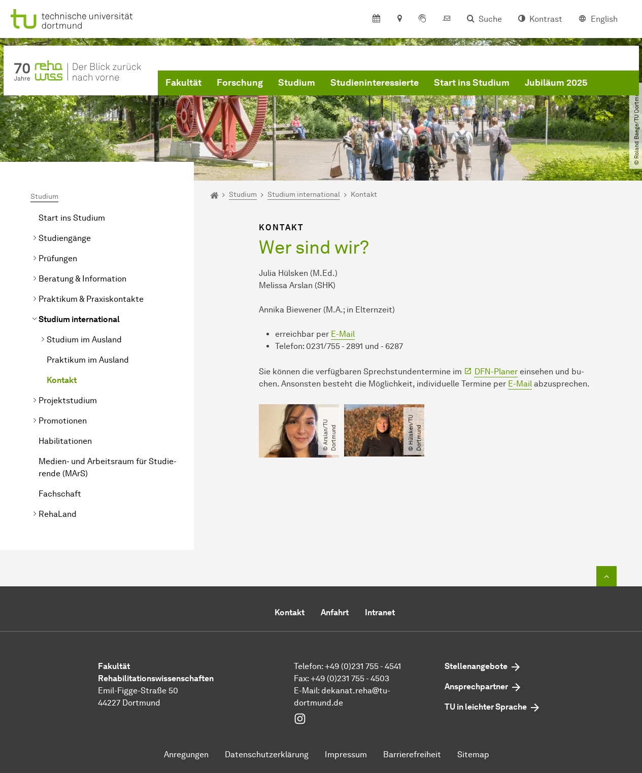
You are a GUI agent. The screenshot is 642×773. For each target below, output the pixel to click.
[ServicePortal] (422, 19)
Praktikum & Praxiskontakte (91, 299)
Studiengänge (65, 238)
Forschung (240, 82)
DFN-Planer (496, 371)
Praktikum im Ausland (88, 360)
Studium (296, 82)
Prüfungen (58, 258)
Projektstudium (68, 400)
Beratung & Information (82, 279)
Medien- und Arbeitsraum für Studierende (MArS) (108, 467)
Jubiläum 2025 (556, 82)
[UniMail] (446, 19)
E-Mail (343, 334)
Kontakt (62, 380)
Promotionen (63, 421)
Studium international (79, 319)
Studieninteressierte (374, 82)
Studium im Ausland (84, 339)
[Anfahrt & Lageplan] (399, 19)
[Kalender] (376, 19)
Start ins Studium (472, 82)
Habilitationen (65, 441)
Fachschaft (60, 494)
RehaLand (58, 514)
